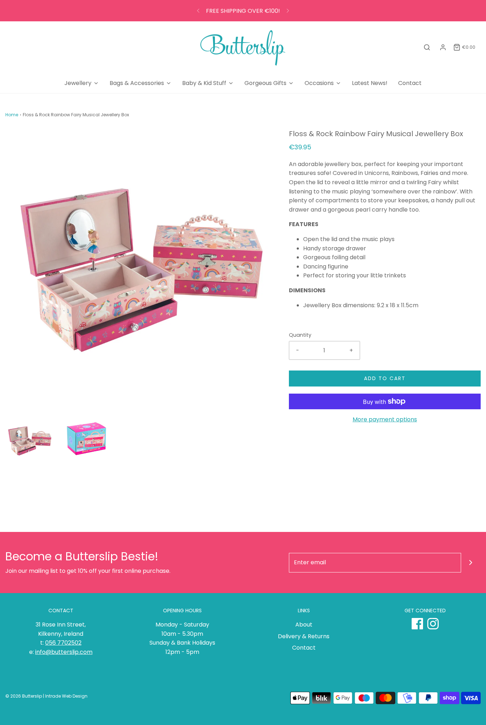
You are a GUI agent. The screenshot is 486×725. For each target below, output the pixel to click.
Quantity (300, 334)
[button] (29, 440)
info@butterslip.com (64, 652)
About (303, 624)
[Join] (471, 562)
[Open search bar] (427, 47)
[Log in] (443, 47)
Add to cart (385, 378)
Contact (410, 83)
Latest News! (369, 83)
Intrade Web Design (66, 696)
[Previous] (198, 10)
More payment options (385, 419)
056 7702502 (63, 643)
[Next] (288, 10)
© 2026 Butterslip (23, 696)
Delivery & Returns (303, 636)
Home (11, 115)
